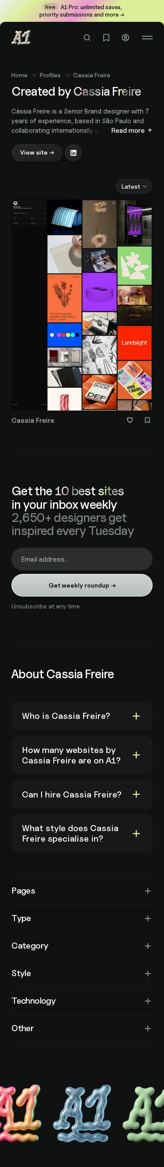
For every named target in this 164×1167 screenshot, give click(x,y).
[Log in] (125, 37)
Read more (128, 130)
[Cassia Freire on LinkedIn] (73, 153)
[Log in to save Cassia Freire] (147, 420)
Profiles (50, 75)
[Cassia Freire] (82, 313)
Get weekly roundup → (82, 585)
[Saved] (106, 37)
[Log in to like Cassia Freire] (130, 420)
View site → (37, 152)
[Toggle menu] (147, 37)
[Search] (87, 37)
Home (19, 75)
